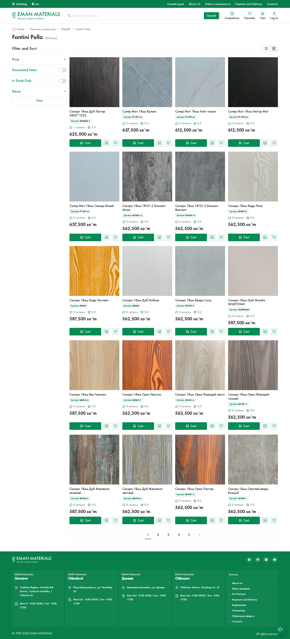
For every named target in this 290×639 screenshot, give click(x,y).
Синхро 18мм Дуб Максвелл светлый (142, 491)
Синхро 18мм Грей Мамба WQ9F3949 (246, 302)
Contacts (272, 4)
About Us (194, 4)
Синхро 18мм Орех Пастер (194, 489)
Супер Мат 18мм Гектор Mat (248, 111)
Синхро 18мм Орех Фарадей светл (200, 394)
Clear (39, 100)
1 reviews (79, 127)
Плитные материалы (43, 29)
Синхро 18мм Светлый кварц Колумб (248, 491)
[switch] (62, 70)
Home (20, 29)
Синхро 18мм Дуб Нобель (140, 300)
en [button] (37, 4)
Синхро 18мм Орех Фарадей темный (248, 396)
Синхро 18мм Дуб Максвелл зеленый (89, 491)
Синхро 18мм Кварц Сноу (193, 300)
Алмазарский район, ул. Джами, (146, 587)
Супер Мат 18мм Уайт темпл (195, 111)
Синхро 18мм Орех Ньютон (141, 394)
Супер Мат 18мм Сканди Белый (91, 206)
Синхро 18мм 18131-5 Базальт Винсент (197, 208)
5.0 (94, 127)
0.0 (146, 123)
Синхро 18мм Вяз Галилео (87, 394)
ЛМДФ (65, 29)
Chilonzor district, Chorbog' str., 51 (200, 587)
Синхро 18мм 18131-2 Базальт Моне (144, 208)
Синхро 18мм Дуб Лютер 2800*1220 (87, 113)
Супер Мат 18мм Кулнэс (139, 111)
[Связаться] (280, 629)
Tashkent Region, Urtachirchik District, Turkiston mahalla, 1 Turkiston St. (36, 591)
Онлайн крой (175, 4)
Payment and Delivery (248, 4)
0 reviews (132, 123)
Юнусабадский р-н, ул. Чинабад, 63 (93, 589)
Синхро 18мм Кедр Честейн (88, 300)
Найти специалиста (217, 4)
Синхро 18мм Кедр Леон (245, 206)
